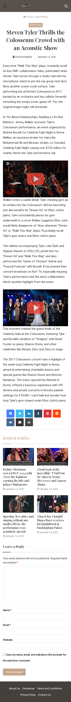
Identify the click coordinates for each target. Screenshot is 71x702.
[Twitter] (20, 414)
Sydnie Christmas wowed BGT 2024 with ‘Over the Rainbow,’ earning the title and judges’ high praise (17, 477)
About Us (14, 688)
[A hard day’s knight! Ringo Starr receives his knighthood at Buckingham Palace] (52, 504)
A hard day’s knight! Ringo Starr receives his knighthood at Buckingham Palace (50, 522)
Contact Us (44, 694)
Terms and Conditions (49, 688)
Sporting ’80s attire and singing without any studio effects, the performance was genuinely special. (18, 524)
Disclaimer (28, 688)
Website (7, 639)
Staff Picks (41, 16)
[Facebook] (10, 414)
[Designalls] (25, 6)
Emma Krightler (23, 57)
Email (7, 625)
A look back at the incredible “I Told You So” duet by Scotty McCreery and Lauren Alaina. (51, 477)
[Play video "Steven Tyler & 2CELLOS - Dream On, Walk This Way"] (35, 179)
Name (7, 610)
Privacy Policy (28, 694)
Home (29, 16)
